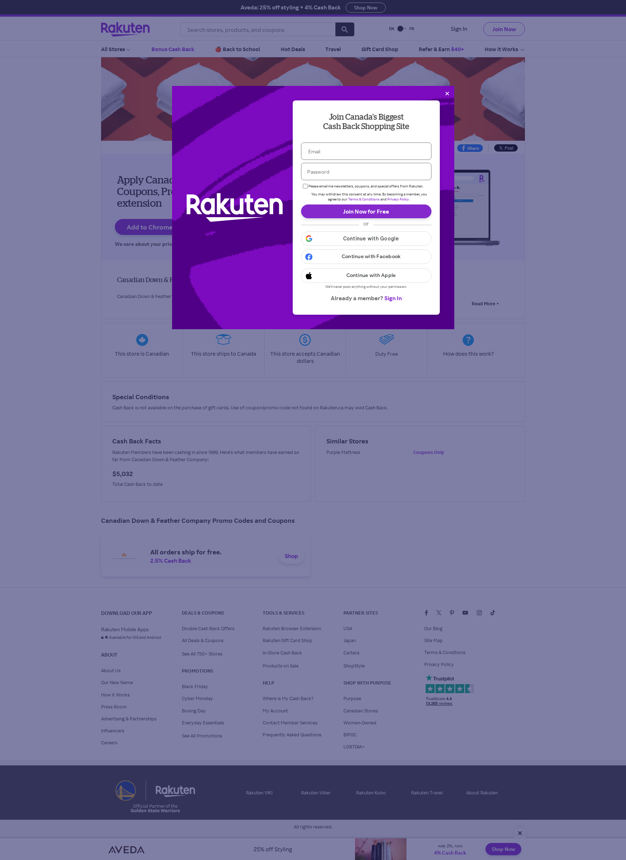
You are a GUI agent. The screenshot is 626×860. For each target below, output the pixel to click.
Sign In (393, 298)
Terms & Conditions (364, 199)
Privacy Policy (398, 199)
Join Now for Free (366, 211)
